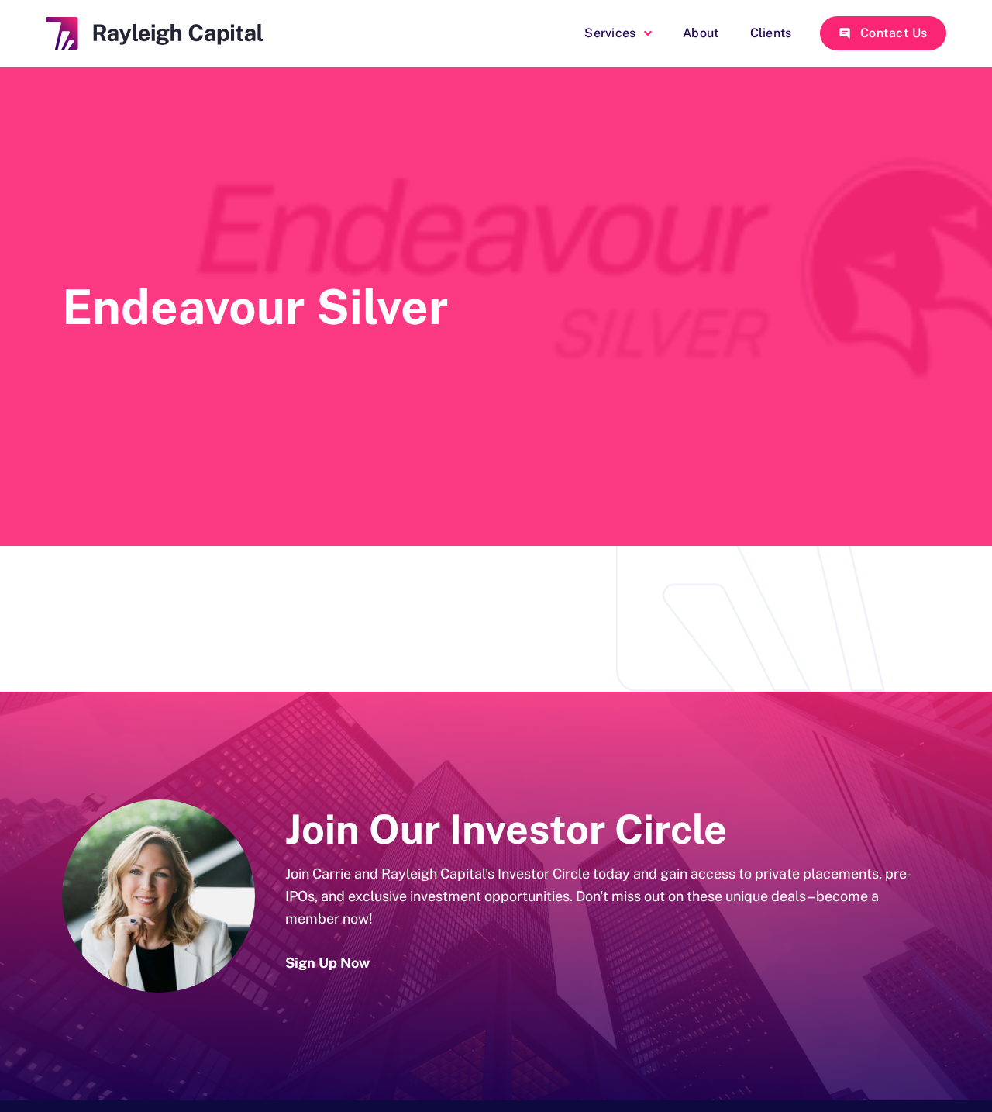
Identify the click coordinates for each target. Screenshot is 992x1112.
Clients (771, 33)
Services (610, 33)
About (701, 33)
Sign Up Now (327, 963)
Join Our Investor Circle (506, 829)
